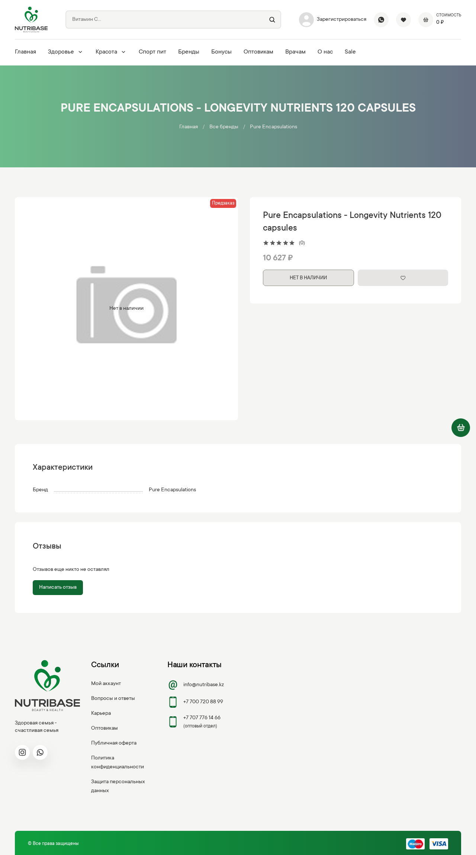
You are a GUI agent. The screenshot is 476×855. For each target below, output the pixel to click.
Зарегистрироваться (341, 20)
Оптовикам (258, 52)
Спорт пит (152, 52)
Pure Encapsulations (273, 127)
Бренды (188, 52)
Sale (350, 52)
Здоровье (61, 52)
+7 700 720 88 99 (203, 702)
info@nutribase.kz (203, 685)
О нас (325, 52)
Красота (106, 52)
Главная (25, 52)
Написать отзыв (58, 588)
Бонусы (221, 52)
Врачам (295, 52)
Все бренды (223, 127)
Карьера (101, 714)
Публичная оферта (113, 743)
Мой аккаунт (106, 684)
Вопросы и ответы (113, 699)
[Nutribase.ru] (31, 19)
